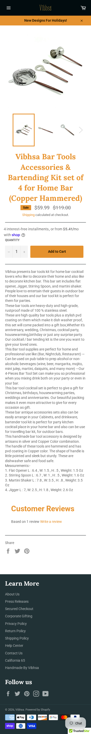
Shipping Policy (17, 638)
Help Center (14, 646)
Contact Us (13, 653)
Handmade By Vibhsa (22, 668)
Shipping (28, 215)
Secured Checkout (19, 609)
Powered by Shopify (38, 709)
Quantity (12, 240)
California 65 (15, 660)
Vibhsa (19, 709)
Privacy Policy (16, 624)
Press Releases (17, 601)
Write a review (51, 522)
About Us (12, 594)
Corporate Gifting (18, 616)
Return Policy (15, 631)
